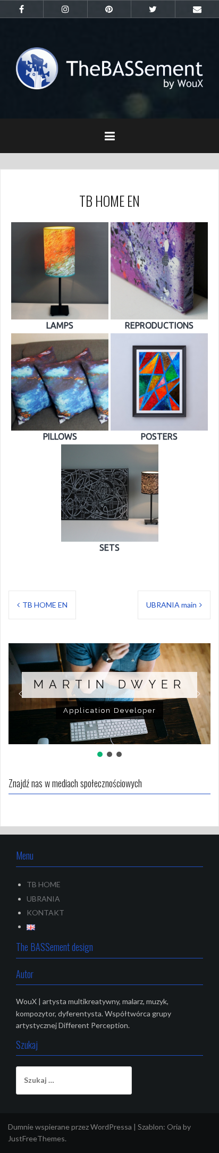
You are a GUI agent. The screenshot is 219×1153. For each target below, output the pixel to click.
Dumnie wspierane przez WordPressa (70, 1126)
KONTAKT (45, 912)
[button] (20, 693)
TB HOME (44, 884)
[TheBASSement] (109, 67)
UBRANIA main (171, 604)
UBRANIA (43, 898)
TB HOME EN (45, 604)
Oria (174, 1126)
